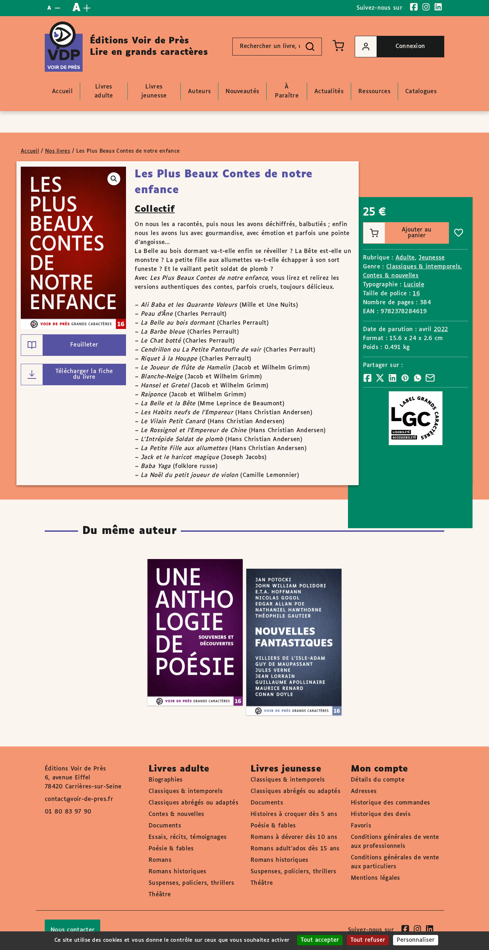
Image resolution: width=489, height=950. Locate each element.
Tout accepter (320, 940)
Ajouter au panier (416, 233)
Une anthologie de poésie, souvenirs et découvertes (188, 611)
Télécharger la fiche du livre (84, 374)
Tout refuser (367, 940)
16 (416, 294)
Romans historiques (177, 872)
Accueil (30, 151)
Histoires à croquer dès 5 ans (294, 814)
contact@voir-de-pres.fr (79, 799)
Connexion (410, 46)
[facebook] (414, 7)
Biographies (166, 780)
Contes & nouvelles (390, 276)
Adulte (405, 258)
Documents (165, 826)
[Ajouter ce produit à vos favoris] (458, 233)
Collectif (155, 209)
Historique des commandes (390, 803)
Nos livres (57, 151)
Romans (160, 860)
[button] (113, 178)
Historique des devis (381, 814)
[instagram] (426, 7)
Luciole (414, 285)
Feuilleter (84, 345)
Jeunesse (431, 258)
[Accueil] (64, 47)
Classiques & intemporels (423, 267)
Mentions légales (375, 878)
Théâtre (160, 895)
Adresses (364, 791)
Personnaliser (416, 940)
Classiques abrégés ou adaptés (193, 803)
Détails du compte (378, 780)
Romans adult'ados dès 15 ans (295, 849)
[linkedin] (438, 7)
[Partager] (367, 377)
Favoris (361, 826)
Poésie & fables (171, 849)
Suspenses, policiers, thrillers (191, 883)
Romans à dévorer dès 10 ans (294, 837)
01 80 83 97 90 (68, 812)
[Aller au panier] (338, 45)
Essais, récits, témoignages (188, 837)
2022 (441, 329)
